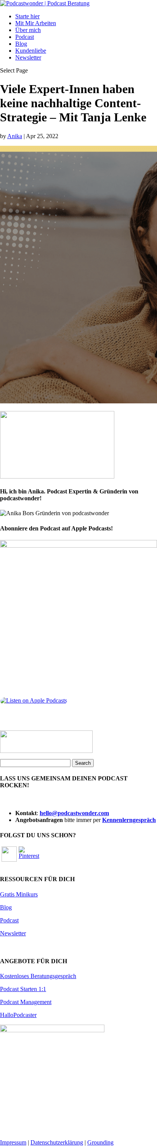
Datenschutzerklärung (56, 1142)
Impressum (13, 1142)
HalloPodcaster (18, 1015)
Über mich (28, 30)
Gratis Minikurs (19, 894)
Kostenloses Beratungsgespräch (38, 976)
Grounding (100, 1142)
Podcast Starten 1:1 (23, 989)
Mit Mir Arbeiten (35, 23)
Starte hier (27, 16)
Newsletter (28, 57)
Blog (21, 43)
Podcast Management (25, 1002)
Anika (14, 136)
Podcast (24, 37)
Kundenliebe (30, 50)
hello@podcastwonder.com (74, 813)
